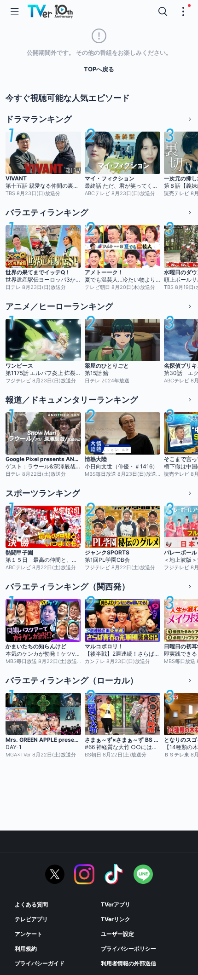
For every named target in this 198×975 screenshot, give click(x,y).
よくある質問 (31, 904)
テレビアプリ (31, 919)
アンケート (28, 933)
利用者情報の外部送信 (128, 963)
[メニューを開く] (14, 11)
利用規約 (26, 948)
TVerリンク (115, 919)
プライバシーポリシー (128, 948)
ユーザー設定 (117, 933)
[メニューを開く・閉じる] (183, 11)
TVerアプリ (115, 904)
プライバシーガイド (39, 963)
